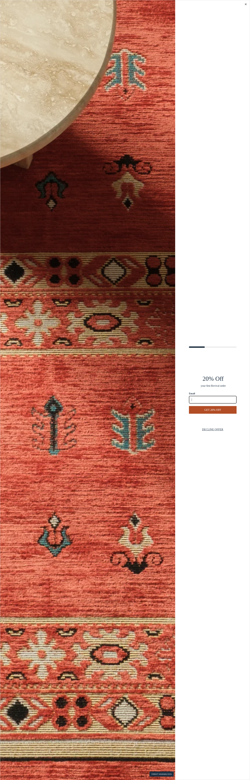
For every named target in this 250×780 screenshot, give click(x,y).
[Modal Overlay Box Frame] (125, 390)
